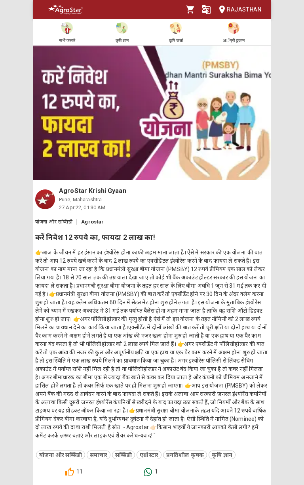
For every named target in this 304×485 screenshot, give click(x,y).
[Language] (206, 9)
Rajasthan (244, 9)
